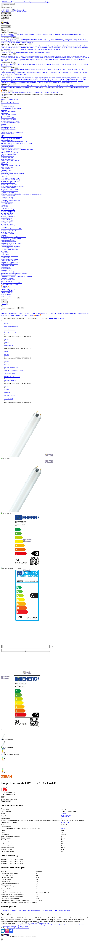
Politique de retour (56, 925)
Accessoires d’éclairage (7, 313)
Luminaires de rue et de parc (78, 77)
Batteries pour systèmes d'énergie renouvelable (44, 86)
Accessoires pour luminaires (42, 34)
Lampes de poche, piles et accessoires (44, 77)
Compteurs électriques (27, 42)
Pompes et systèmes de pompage (44, 49)
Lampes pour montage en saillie (59, 81)
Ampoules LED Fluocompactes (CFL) (62, 72)
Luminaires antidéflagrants (62, 77)
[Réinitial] (18, 308)
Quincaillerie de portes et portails (31, 59)
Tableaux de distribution (66, 59)
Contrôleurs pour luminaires (66, 34)
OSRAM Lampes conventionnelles (14, 370)
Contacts (64, 925)
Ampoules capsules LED (37, 72)
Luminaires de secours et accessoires (11, 79)
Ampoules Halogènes (29, 69)
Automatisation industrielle (21, 313)
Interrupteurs (76, 64)
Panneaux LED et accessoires (61, 79)
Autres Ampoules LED (7, 74)
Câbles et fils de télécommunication (18, 52)
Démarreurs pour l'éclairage (8, 36)
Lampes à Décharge (67, 69)
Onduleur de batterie (49, 87)
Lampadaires (11, 81)
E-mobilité (63, 56)
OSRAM (6, 355)
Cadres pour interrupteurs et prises (37, 64)
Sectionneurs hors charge (36, 61)
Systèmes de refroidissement (73, 47)
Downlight (4, 81)
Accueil (6, 323)
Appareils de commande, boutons (17, 39)
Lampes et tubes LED (21, 315)
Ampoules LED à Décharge (80, 72)
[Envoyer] (22, 308)
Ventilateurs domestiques (7, 156)
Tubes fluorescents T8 (10, 333)
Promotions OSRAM (40, 92)
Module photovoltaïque (22, 87)
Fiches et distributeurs (66, 64)
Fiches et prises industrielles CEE (76, 56)
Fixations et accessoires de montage (11, 57)
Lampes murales (45, 81)
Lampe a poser (19, 81)
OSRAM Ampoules (9, 395)
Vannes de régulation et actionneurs (11, 42)
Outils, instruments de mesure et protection (12, 186)
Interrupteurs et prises (83, 313)
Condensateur (54, 34)
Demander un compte (14, 925)
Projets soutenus (11, 926)
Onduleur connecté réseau (36, 87)
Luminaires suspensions (45, 82)
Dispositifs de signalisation (14, 41)
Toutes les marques (23, 928)
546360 (63, 828)
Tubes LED (47, 72)
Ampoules (7, 342)
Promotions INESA (13, 92)
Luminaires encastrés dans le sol (29, 82)
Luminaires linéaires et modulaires (43, 79)
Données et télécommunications (51, 56)
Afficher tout (4, 34)
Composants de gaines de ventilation (77, 46)
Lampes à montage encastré (75, 81)
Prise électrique (84, 64)
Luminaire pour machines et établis (10, 82)
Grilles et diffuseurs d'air (28, 49)
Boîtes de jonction (13, 56)
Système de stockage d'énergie (9, 284)
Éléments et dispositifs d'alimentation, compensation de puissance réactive (21, 194)
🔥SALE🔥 (37, 315)
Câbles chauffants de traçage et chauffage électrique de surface (18, 47)
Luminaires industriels (27, 79)
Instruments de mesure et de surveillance (37, 41)
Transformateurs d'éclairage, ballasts (18, 34)
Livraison (38, 925)
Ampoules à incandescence (54, 69)
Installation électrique (70, 313)
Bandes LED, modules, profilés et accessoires (21, 77)
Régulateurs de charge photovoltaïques (66, 87)
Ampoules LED (12, 72)
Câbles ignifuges (45, 52)
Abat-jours (31, 34)
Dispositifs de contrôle (53, 64)
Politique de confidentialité (27, 925)
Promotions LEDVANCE (26, 92)
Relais (65, 41)
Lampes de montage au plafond (32, 81)
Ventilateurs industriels (14, 49)
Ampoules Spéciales (40, 69)
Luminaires (31, 315)
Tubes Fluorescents (78, 69)
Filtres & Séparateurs (42, 47)
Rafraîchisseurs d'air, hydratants (56, 47)
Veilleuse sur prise (67, 82)
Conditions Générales (73, 925)
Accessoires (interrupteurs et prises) (18, 64)
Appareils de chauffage (47, 46)
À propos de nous (46, 925)
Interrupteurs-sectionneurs (47, 57)
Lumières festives (57, 82)
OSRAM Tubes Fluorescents (12, 377)
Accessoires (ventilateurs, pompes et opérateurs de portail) (24, 46)
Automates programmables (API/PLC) (38, 39)
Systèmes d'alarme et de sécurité (50, 59)
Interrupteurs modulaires (56, 41)
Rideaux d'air (56, 49)
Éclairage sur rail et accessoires (78, 79)
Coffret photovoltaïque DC (64, 86)
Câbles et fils (60, 313)
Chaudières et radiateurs (60, 46)
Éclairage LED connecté (21, 74)
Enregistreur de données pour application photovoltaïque (16, 276)
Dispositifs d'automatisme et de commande (30, 56)
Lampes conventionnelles (8, 315)
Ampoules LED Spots (23, 72)
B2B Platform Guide (22, 926)
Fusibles (24, 41)
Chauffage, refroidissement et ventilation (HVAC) (43, 313)
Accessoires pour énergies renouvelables (19, 86)
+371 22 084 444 (32, 923)
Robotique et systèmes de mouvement (77, 41)
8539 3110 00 (65, 822)
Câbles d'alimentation (34, 52)
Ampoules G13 (8, 345)
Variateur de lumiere (6, 66)
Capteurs (51, 39)
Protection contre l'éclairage (14, 59)
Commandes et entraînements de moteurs (65, 39)
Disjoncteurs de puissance (8, 127)
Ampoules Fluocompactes (15, 69)
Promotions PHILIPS (52, 92)
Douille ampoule (78, 34)
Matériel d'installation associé (62, 57)
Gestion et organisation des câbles (30, 57)
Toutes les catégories (12, 928)
